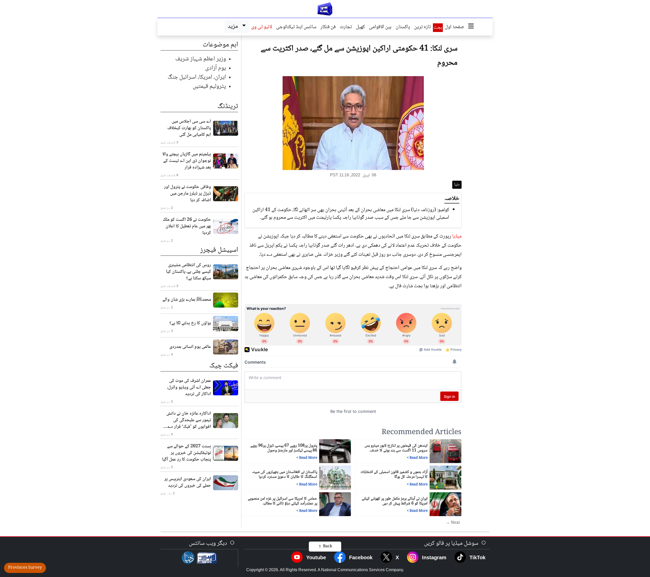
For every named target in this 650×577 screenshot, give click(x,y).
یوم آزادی (215, 68)
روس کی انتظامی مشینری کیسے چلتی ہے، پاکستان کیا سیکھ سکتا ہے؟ (188, 272)
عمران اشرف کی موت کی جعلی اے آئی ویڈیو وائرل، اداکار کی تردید (189, 387)
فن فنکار (328, 27)
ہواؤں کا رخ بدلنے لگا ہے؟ (190, 323)
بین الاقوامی (380, 27)
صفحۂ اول (454, 27)
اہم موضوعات (220, 45)
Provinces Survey (25, 567)
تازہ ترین (422, 27)
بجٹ (437, 27)
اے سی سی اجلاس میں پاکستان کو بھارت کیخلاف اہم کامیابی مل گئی (189, 128)
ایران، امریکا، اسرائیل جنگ (197, 77)
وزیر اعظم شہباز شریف (200, 59)
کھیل (360, 27)
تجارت (346, 27)
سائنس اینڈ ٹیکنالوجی (296, 27)
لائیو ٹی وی (261, 27)
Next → (453, 523)
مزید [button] (234, 26)
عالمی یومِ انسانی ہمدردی (190, 347)
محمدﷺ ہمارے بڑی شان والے (186, 299)
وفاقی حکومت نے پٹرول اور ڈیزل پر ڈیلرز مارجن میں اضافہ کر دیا (187, 193)
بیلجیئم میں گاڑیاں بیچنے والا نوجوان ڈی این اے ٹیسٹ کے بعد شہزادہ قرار (186, 161)
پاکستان (403, 27)
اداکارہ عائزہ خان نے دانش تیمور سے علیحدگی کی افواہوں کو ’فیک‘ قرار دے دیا (188, 420)
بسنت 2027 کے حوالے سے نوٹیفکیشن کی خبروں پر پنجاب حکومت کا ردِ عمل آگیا (186, 453)
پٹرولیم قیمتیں (209, 86)
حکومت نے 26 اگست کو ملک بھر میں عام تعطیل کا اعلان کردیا (187, 226)
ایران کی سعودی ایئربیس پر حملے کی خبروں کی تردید (187, 482)
